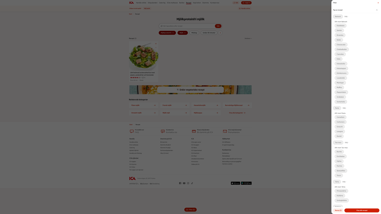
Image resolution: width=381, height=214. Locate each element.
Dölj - (346, 16)
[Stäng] (378, 3)
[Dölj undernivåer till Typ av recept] (377, 10)
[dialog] (356, 107)
